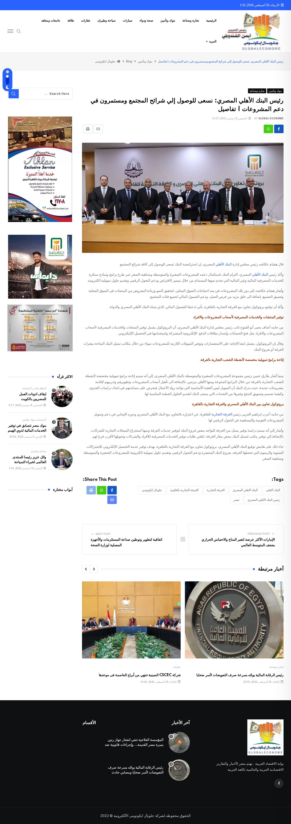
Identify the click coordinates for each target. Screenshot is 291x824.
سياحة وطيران (107, 20)
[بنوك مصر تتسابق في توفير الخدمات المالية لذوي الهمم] (62, 428)
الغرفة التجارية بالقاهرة (184, 490)
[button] (94, 569)
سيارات (127, 20)
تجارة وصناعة (190, 20)
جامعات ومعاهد (50, 20)
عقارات (85, 20)
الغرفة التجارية (222, 414)
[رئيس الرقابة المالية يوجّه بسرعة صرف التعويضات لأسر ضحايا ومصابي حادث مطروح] (179, 770)
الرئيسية (211, 20)
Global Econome (271, 118)
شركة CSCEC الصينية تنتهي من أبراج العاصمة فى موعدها (140, 675)
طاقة (71, 20)
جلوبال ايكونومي (152, 490)
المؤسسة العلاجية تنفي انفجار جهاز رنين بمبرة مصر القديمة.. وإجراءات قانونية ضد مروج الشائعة (134, 744)
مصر (236, 499)
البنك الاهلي (273, 490)
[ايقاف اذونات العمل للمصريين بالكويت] (62, 396)
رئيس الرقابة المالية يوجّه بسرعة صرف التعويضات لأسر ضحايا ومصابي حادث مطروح (135, 772)
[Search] (19, 30)
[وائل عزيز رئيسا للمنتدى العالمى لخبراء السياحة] (62, 459)
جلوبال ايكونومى (141, 816)
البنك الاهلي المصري (245, 490)
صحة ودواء (146, 20)
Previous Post (259, 533)
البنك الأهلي (224, 264)
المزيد (212, 41)
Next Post (103, 534)
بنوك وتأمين (167, 20)
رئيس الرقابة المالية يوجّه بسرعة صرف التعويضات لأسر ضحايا (240, 675)
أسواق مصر (40, 388)
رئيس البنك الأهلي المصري (264, 499)
